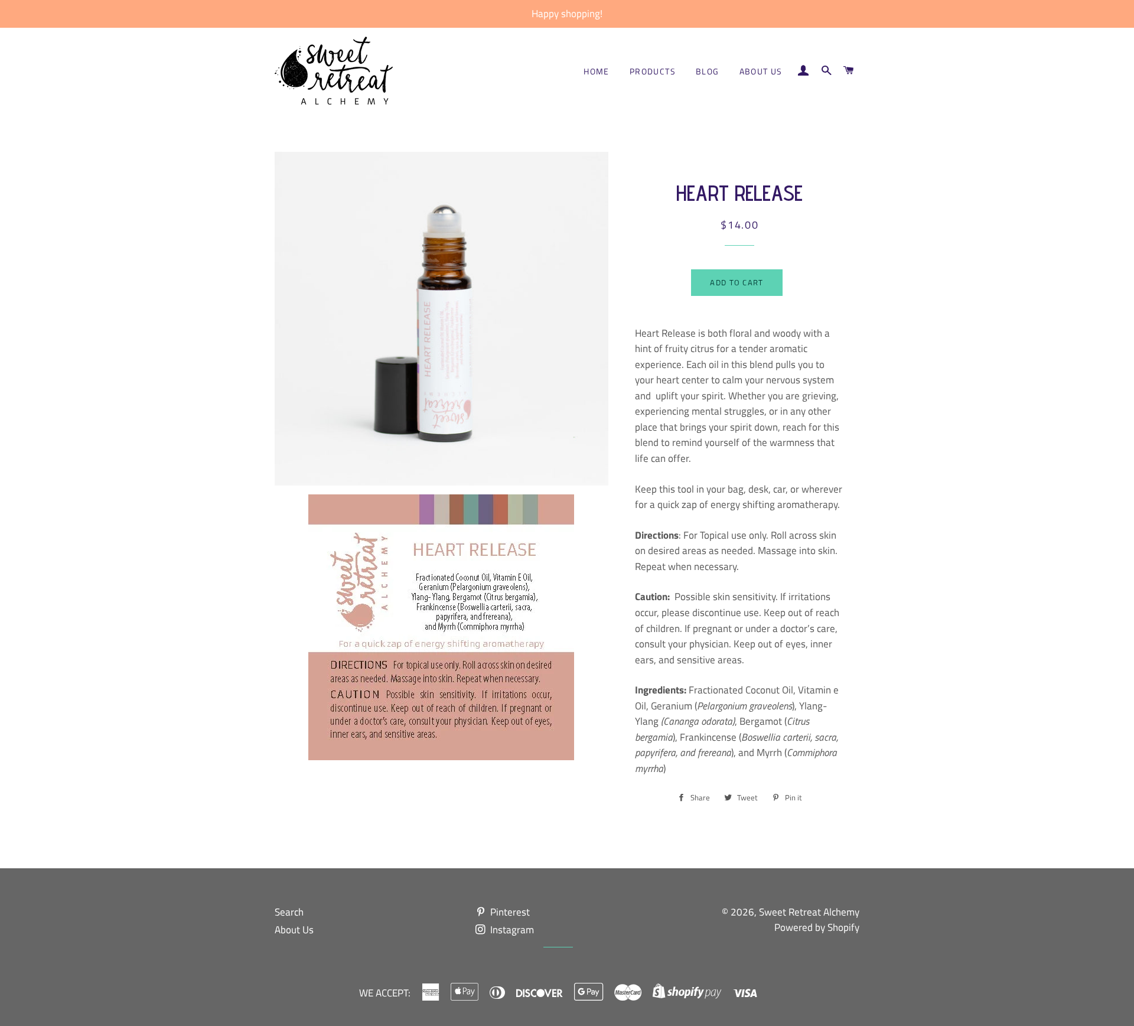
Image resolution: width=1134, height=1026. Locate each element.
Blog (707, 71)
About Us (761, 71)
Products (653, 71)
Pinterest (509, 912)
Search (289, 912)
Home (597, 71)
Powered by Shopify (816, 927)
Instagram (511, 929)
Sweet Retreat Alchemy (809, 912)
